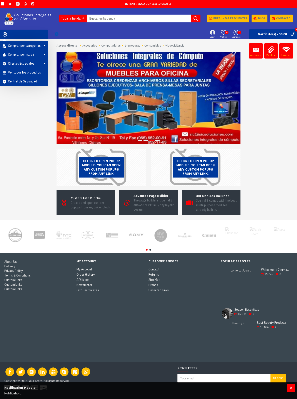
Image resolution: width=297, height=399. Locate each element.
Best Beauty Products (272, 322)
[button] (147, 250)
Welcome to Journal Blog (275, 270)
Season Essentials (246, 309)
